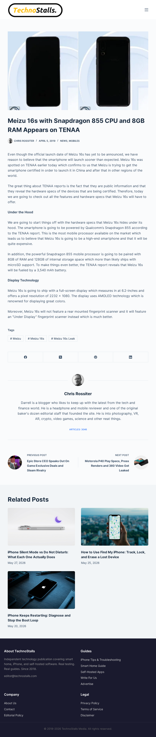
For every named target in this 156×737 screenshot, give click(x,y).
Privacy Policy (90, 703)
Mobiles (74, 140)
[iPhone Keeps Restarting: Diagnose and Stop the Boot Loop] (41, 590)
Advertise (87, 684)
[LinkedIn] (130, 357)
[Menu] (146, 10)
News (63, 140)
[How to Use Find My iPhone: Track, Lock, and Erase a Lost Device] (114, 527)
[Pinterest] (95, 357)
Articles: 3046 (78, 429)
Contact (9, 709)
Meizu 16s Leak (63, 338)
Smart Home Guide (93, 665)
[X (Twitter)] (60, 357)
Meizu (15, 338)
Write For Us (89, 677)
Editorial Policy (13, 715)
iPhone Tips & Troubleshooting (101, 659)
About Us (10, 703)
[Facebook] (25, 357)
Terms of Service (92, 709)
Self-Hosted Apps (92, 672)
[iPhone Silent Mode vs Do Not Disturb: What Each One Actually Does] (41, 527)
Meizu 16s (36, 338)
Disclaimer (87, 715)
